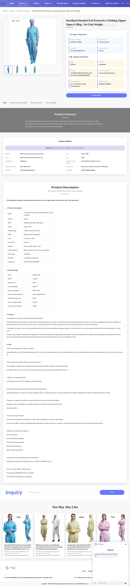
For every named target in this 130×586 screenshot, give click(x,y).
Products (23, 3)
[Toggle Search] (122, 3)
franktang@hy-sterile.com (84, 577)
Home (12, 3)
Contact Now (18, 555)
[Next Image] (59, 41)
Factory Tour (62, 3)
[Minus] (126, 544)
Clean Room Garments (23, 11)
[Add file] (95, 583)
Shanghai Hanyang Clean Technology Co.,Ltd (66, 583)
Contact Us (95, 3)
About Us (48, 3)
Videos (36, 3)
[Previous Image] (7, 41)
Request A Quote (111, 3)
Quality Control (79, 3)
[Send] (125, 583)
